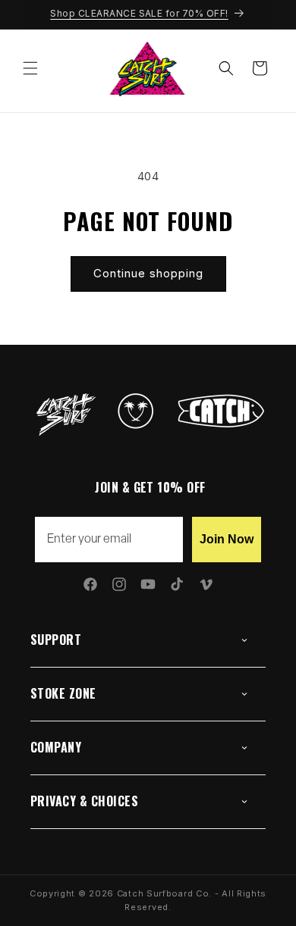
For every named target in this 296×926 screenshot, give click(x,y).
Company (55, 747)
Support (55, 639)
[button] (30, 68)
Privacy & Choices (84, 801)
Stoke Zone (63, 693)
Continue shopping (148, 273)
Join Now (226, 539)
